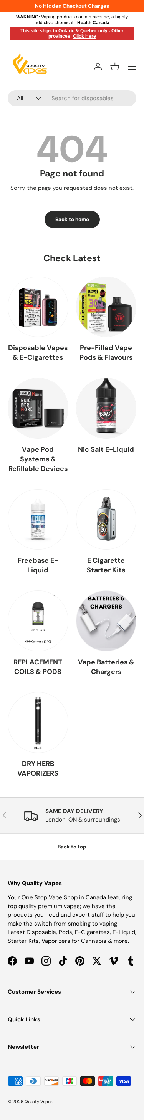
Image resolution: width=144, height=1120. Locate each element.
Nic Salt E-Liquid (106, 449)
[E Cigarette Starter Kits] (106, 520)
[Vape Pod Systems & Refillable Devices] (38, 408)
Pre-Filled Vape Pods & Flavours (105, 352)
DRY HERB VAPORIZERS (37, 768)
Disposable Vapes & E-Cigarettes (38, 352)
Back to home (72, 219)
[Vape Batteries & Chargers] (106, 621)
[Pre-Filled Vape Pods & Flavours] (106, 307)
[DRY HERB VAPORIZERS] (38, 722)
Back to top (72, 846)
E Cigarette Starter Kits (106, 565)
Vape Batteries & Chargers (106, 666)
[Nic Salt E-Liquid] (106, 408)
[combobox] (72, 98)
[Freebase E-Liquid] (38, 520)
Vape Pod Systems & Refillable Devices (38, 459)
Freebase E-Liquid (38, 565)
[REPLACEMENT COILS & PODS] (38, 621)
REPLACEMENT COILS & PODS (37, 666)
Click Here (84, 36)
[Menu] (131, 66)
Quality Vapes (39, 1101)
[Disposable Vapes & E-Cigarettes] (38, 307)
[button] (114, 66)
